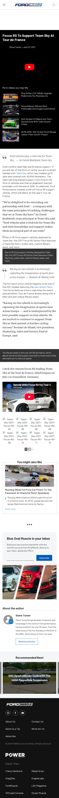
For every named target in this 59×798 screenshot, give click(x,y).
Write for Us (38, 728)
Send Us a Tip (12, 728)
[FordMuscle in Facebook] (15, 712)
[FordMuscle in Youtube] (22, 712)
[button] (29, 67)
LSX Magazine (39, 785)
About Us (10, 721)
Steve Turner (10, 509)
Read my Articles (27, 641)
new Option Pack (43, 286)
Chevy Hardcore (13, 770)
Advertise (10, 736)
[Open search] (54, 4)
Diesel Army (38, 770)
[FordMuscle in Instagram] (8, 712)
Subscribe (44, 558)
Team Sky (21, 173)
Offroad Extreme (14, 792)
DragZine (10, 778)
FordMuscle (11, 785)
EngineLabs (38, 778)
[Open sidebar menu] (4, 5)
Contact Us (37, 721)
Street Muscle (39, 792)
